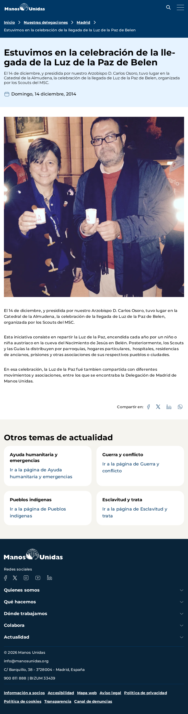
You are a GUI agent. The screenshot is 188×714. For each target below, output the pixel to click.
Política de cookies (22, 701)
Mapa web (87, 692)
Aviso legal (110, 692)
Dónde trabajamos (25, 613)
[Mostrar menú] (179, 7)
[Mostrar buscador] (167, 7)
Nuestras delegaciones (46, 22)
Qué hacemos (20, 602)
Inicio (9, 22)
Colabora (14, 625)
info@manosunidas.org (26, 661)
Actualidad (16, 637)
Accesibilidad (61, 692)
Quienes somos (22, 590)
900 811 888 (15, 678)
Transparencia (57, 701)
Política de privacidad (145, 692)
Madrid (83, 22)
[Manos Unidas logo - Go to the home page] (25, 9)
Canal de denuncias (93, 701)
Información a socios (24, 692)
